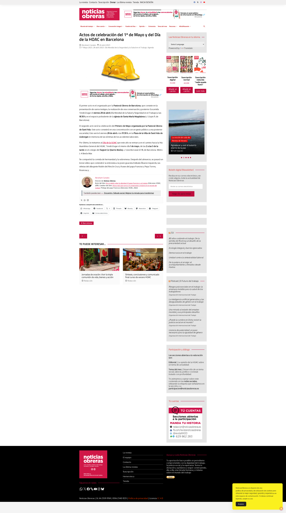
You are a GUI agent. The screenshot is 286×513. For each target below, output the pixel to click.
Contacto (93, 2)
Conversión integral (115, 26)
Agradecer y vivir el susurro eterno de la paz (183, 146)
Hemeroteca (128, 476)
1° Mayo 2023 (86, 48)
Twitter (198, 2)
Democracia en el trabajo (180, 253)
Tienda (136, 2)
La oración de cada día (181, 137)
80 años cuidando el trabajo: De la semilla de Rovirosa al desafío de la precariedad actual (185, 240)
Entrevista (152, 26)
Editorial (172, 362)
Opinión (142, 26)
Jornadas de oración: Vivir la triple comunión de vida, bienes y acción (97, 276)
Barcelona (87, 223)
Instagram (201, 2)
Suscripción (103, 2)
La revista (83, 2)
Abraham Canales (89, 45)
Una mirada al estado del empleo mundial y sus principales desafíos (184, 310)
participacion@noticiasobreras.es (184, 388)
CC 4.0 (160, 498)
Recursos (172, 26)
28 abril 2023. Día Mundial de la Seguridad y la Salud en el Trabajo (120, 48)
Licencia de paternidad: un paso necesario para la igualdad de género (185, 331)
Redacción (88, 281)
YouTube (204, 2)
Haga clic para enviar (181, 194)
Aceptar (241, 504)
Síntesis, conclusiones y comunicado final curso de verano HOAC (142, 276)
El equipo (127, 457)
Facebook (194, 2)
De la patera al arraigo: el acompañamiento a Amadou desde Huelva (185, 264)
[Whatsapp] (85, 200)
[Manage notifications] (281, 508)
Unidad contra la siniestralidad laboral (186, 257)
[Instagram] (88, 200)
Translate (188, 48)
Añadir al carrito (173, 90)
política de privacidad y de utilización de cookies (254, 491)
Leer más (200, 91)
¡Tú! (172, 232)
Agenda (151, 48)
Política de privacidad (138, 498)
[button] (181, 157)
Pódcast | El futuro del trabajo (185, 281)
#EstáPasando (184, 26)
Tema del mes (162, 26)
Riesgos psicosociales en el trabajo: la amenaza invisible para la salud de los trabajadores (186, 289)
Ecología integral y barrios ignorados (185, 248)
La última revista (124, 2)
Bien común (101, 26)
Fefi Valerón (178, 151)
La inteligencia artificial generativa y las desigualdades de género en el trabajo (186, 300)
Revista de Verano (179, 141)
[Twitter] (82, 200)
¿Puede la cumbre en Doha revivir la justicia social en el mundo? (185, 321)
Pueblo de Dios (130, 26)
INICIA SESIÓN (146, 2)
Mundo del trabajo (86, 26)
